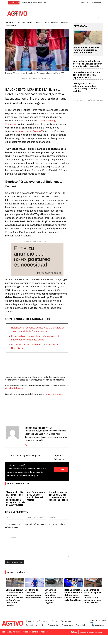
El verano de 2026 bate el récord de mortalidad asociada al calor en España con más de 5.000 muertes (15, 597)
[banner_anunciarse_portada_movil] (37, 259)
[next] (54, 2)
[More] (52, 419)
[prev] (50, 2)
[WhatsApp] (34, 419)
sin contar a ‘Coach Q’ (31, 131)
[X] (28, 419)
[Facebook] (21, 419)
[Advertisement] (37, 362)
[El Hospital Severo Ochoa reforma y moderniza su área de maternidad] (88, 38)
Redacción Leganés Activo (38, 428)
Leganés (36, 455)
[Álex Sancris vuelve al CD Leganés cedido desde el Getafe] (34, 582)
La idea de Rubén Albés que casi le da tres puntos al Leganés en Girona (86, 74)
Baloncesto (11, 26)
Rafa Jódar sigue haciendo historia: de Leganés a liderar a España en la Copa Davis (87, 63)
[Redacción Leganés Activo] (15, 436)
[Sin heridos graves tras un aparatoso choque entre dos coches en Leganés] (54, 582)
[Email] (40, 419)
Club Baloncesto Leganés (18, 455)
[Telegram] (46, 419)
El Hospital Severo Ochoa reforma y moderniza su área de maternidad (86, 50)
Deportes (58, 455)
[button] (98, 18)
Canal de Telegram (14, 388)
